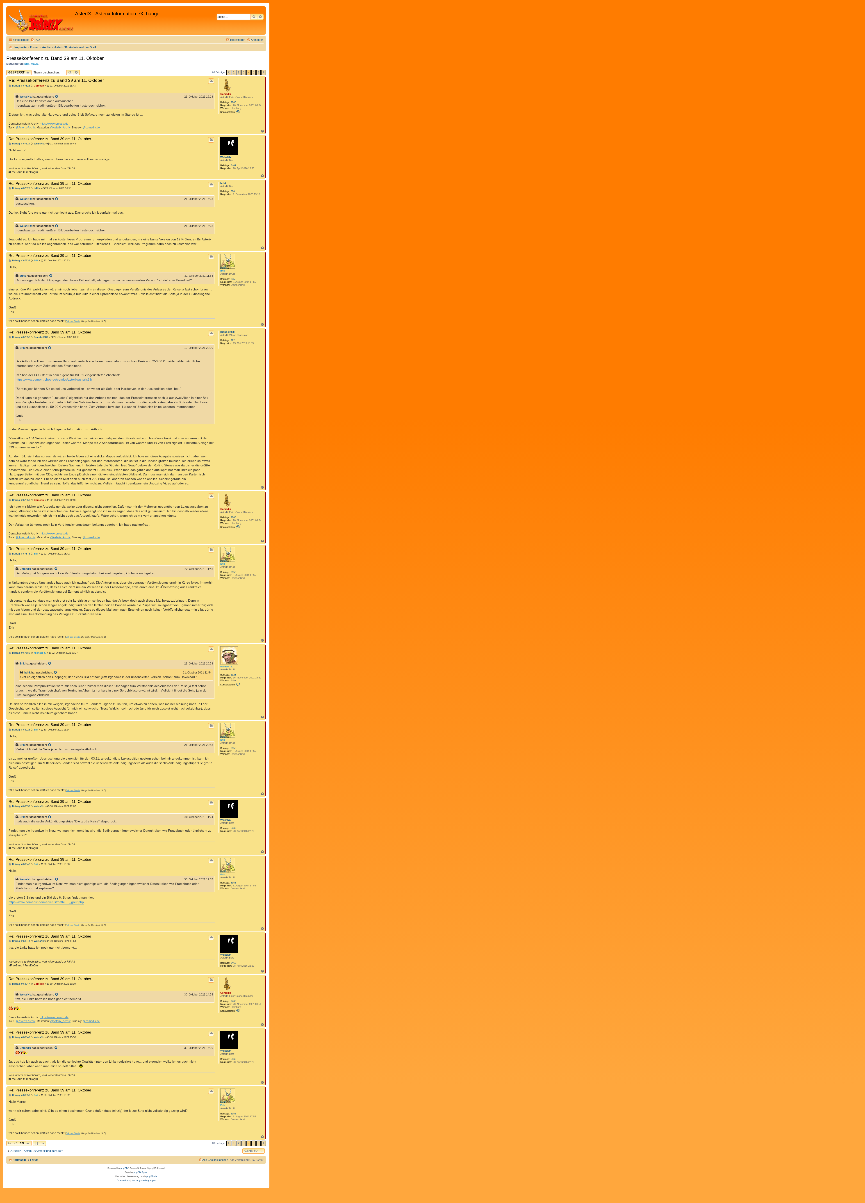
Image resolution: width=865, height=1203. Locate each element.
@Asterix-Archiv (25, 127)
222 (233, 340)
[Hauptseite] (41, 20)
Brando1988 (227, 332)
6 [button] (258, 72)
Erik (27, 63)
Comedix (225, 94)
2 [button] (238, 72)
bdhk (223, 183)
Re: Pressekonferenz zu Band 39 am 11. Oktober (56, 80)
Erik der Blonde (73, 321)
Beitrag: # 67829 (20, 188)
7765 (233, 102)
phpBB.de (151, 1176)
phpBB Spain (141, 1172)
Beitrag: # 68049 (20, 1037)
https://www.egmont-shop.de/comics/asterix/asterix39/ (54, 379)
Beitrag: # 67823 (20, 85)
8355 (233, 279)
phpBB (124, 1168)
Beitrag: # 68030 (20, 806)
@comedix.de (91, 127)
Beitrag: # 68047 (20, 983)
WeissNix (26, 96)
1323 (233, 674)
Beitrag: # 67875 (20, 553)
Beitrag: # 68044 (20, 941)
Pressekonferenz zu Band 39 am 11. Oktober (55, 58)
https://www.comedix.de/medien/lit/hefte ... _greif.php (46, 902)
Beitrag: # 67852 (20, 337)
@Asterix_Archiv (60, 127)
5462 (233, 165)
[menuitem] (35, 40)
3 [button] (243, 72)
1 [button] (233, 72)
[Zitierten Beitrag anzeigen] (57, 96)
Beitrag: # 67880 (20, 652)
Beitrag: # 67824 (20, 143)
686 (233, 191)
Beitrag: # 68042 (20, 864)
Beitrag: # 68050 (20, 1095)
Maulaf (35, 63)
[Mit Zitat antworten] (211, 81)
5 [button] (253, 72)
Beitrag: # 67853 (20, 500)
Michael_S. (226, 666)
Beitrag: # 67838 (20, 260)
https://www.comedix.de (54, 123)
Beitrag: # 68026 (20, 729)
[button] (228, 72)
